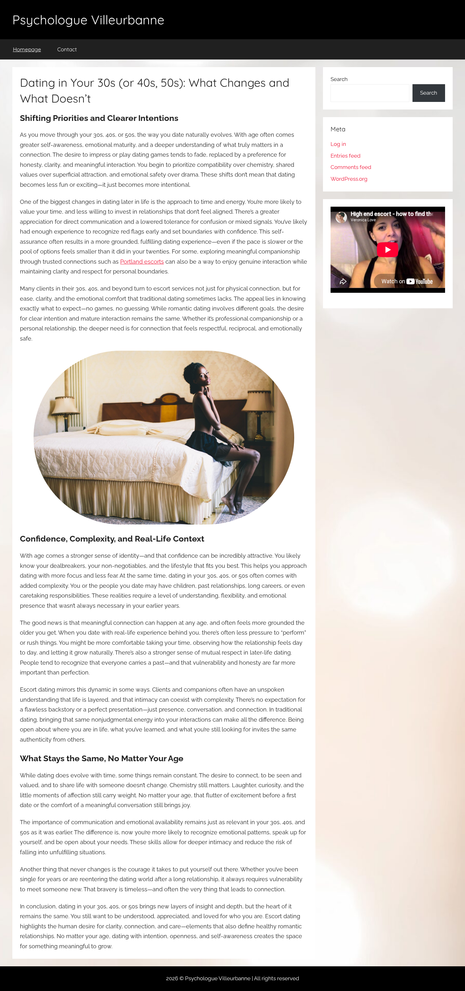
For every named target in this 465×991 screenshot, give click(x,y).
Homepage (27, 49)
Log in (338, 144)
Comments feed (351, 167)
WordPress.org (349, 179)
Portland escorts (142, 261)
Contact (67, 49)
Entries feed (346, 156)
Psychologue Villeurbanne (88, 20)
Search (339, 79)
